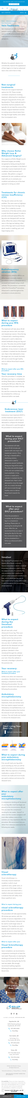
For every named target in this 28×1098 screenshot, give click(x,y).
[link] (3, 8)
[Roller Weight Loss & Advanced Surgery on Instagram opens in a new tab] (11, 1013)
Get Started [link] (6, 12)
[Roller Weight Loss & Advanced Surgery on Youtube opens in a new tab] (16, 1013)
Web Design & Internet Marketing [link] (15, 1074)
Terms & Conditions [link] (7, 1070)
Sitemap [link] (24, 1070)
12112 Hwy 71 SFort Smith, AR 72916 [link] (14, 1039)
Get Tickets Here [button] (14, 4)
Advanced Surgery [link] (11, 21)
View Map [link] (15, 1030)
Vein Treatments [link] (6, 23)
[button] (25, 12)
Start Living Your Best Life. (14, 987)
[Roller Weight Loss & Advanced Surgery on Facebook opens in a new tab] (14, 1013)
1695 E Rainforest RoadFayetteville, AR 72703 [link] (14, 1024)
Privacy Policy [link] (17, 1070)
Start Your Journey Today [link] (14, 992)
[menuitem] (11, 1013)
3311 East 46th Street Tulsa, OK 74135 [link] (14, 1053)
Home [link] (3, 21)
